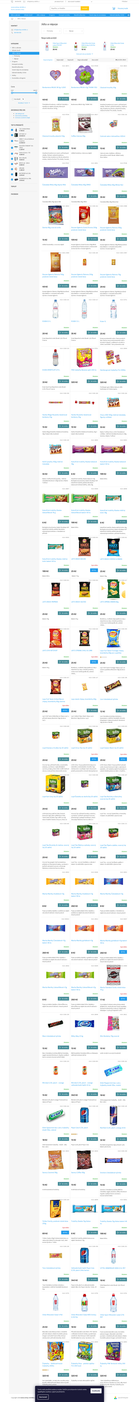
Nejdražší (70, 60)
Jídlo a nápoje (16, 53)
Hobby (14, 75)
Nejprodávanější (83, 60)
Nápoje (16, 59)
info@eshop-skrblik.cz (21, 30)
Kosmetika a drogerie (18, 78)
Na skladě (19, 99)
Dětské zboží (16, 50)
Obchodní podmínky (74, 2)
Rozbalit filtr (23, 103)
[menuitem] (15, 15)
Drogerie (14, 62)
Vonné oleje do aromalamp (20, 70)
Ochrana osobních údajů (22, 118)
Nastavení (43, 1397)
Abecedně (95, 60)
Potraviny (17, 56)
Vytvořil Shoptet (123, 1398)
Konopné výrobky (17, 64)
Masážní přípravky (17, 67)
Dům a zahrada (16, 48)
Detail (94, 570)
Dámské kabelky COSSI (19, 73)
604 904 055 (17, 33)
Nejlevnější (60, 60)
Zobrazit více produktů (83, 54)
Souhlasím (96, 1391)
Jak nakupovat (59, 2)
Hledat (84, 8)
